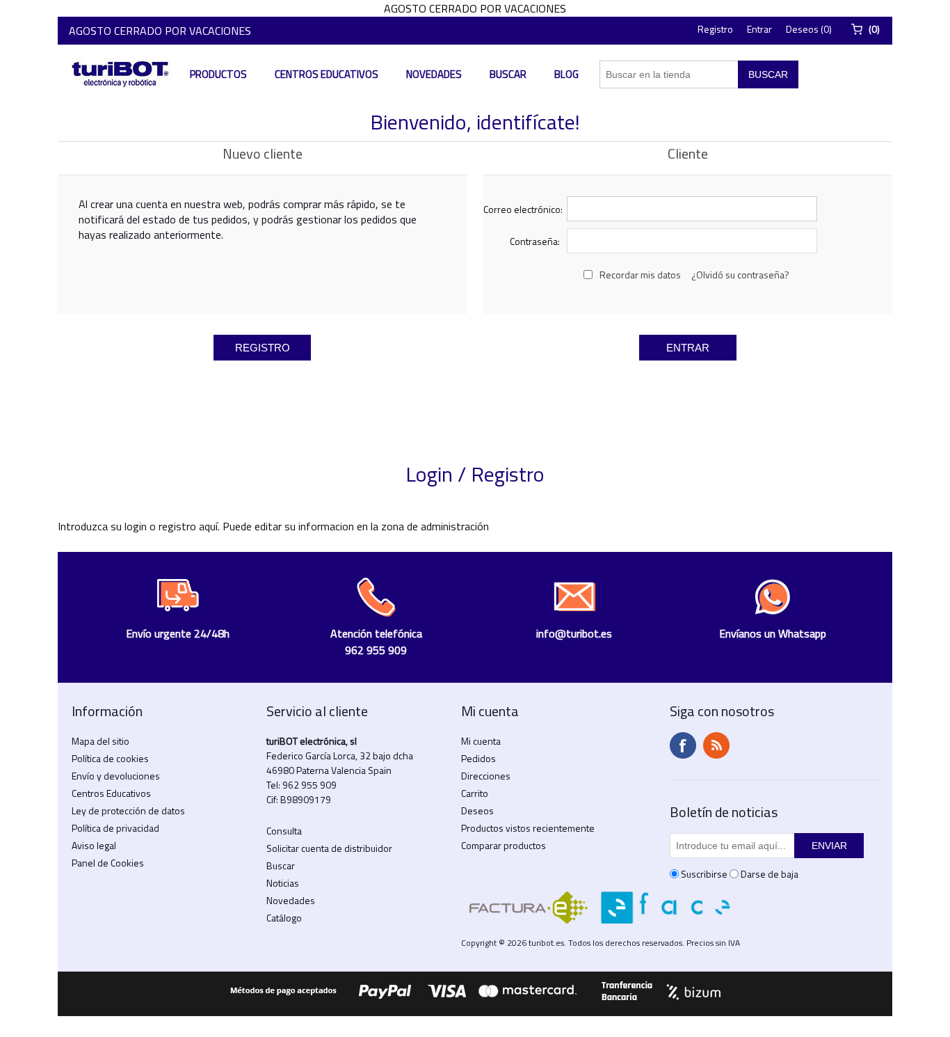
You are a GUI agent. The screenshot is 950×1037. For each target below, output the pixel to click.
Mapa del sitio (100, 741)
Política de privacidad (115, 828)
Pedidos (478, 758)
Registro (715, 29)
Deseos (477, 810)
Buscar (508, 74)
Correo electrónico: (521, 209)
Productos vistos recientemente (528, 828)
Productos (218, 74)
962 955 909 (309, 784)
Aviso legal (94, 845)
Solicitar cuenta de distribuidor (329, 848)
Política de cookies (110, 758)
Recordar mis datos (640, 274)
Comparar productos (503, 845)
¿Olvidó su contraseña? (740, 274)
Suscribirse (704, 873)
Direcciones (485, 775)
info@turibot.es (574, 633)
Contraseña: (535, 241)
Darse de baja (769, 873)
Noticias (282, 883)
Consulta (284, 830)
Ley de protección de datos (128, 810)
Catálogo (284, 917)
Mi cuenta (481, 741)
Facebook (683, 745)
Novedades (434, 74)
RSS (716, 745)
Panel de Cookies (108, 862)
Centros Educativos (326, 74)
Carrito (474, 793)
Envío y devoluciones (116, 775)
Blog (566, 74)
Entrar (759, 29)
